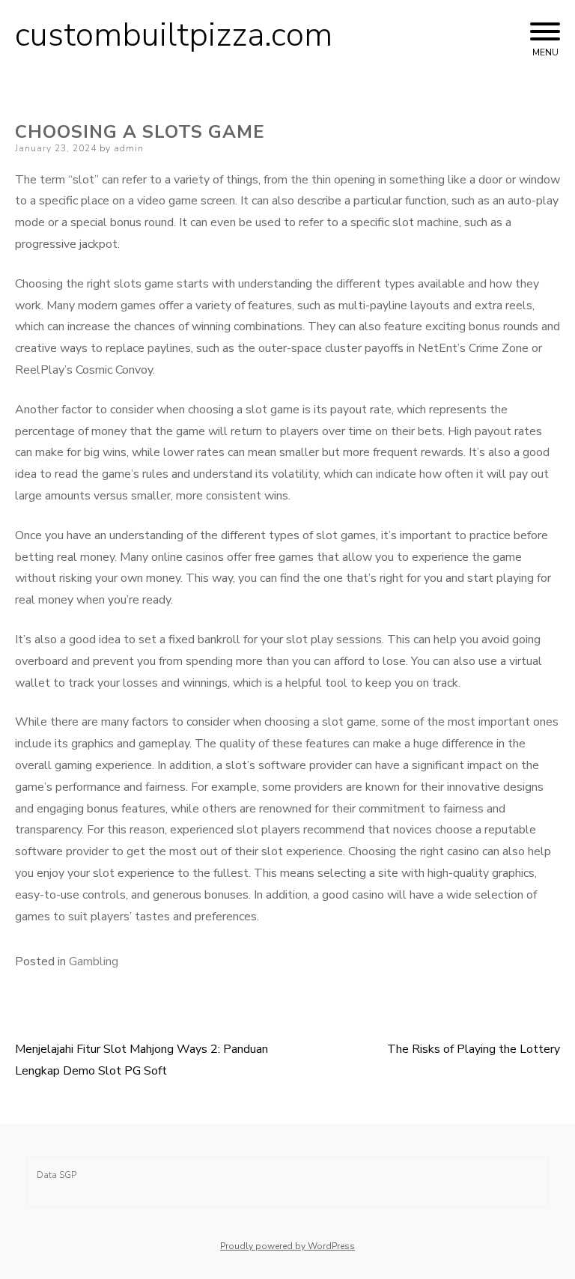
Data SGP (56, 1175)
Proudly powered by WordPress (287, 1246)
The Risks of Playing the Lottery (473, 1049)
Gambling (93, 961)
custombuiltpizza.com (173, 35)
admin (129, 148)
